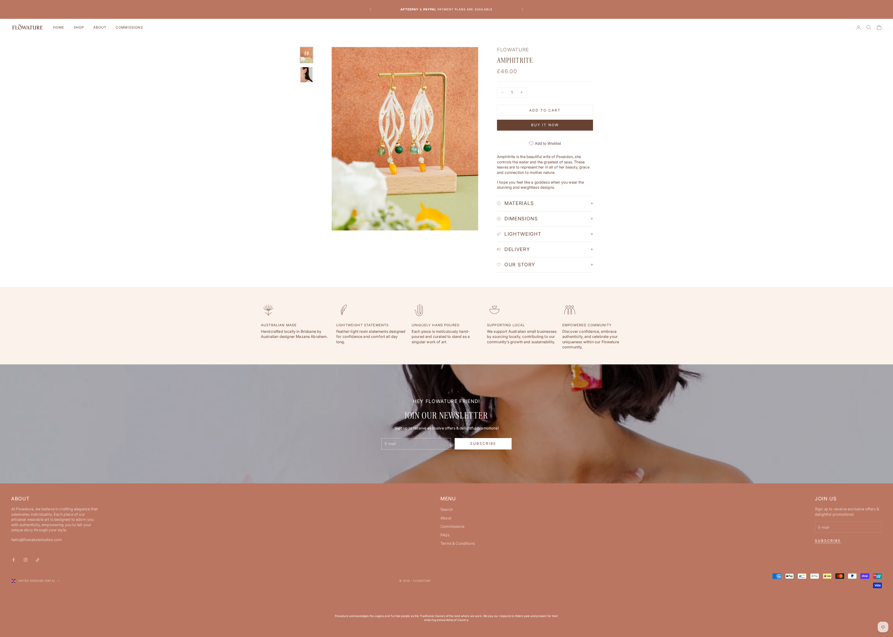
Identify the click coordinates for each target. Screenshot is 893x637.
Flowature (513, 50)
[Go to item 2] (306, 75)
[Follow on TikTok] (37, 560)
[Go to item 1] (306, 55)
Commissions (129, 27)
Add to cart (545, 110)
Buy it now (545, 125)
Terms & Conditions (457, 543)
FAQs (445, 535)
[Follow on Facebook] (13, 560)
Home (58, 27)
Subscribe (483, 443)
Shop (79, 27)
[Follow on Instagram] (25, 560)
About (99, 27)
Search (446, 509)
